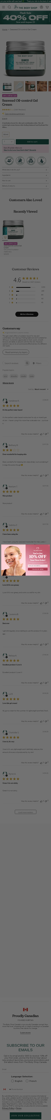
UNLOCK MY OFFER (37, 569)
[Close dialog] (49, 545)
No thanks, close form (37, 571)
